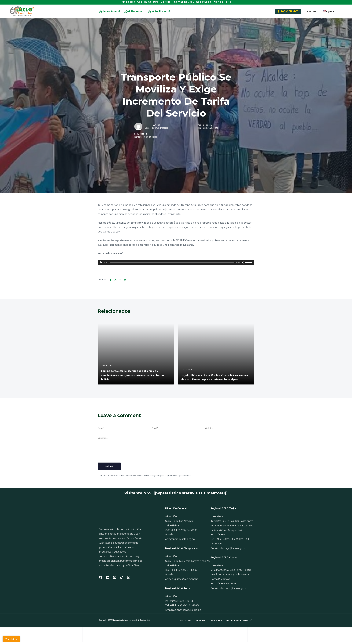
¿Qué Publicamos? (159, 11)
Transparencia (216, 620)
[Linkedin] (125, 280)
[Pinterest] (120, 280)
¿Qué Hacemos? (134, 11)
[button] (328, 11)
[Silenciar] (243, 262)
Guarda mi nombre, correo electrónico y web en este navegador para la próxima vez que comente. (146, 475)
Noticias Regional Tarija (145, 136)
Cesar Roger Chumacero (156, 127)
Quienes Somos (184, 620)
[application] (176, 262)
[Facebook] (110, 280)
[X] (115, 280)
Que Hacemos (200, 620)
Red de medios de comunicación (239, 620)
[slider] (249, 262)
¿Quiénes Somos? (109, 11)
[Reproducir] (101, 262)
